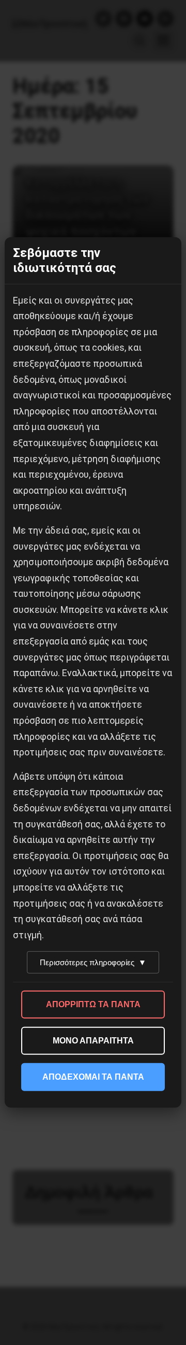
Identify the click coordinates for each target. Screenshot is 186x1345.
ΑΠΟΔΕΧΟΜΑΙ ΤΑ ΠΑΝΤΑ (93, 1076)
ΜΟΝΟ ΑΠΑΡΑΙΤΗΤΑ (93, 1040)
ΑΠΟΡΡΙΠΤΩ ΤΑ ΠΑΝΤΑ (93, 1004)
